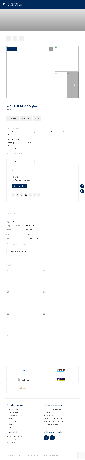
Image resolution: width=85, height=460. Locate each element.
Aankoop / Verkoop (15, 415)
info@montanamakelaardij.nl (22, 180)
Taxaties (11, 424)
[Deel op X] (17, 195)
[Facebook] (82, 186)
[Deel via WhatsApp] (30, 195)
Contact (11, 427)
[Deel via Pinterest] (21, 195)
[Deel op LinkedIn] (26, 195)
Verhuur (11, 418)
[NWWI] (61, 379)
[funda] (61, 370)
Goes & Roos (18, 455)
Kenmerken (26, 118)
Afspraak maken (19, 186)
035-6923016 (16, 177)
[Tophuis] (23, 388)
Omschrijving (12, 118)
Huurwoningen (13, 412)
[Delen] (21, 38)
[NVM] (23, 370)
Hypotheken (12, 421)
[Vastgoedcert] (23, 379)
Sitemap (55, 455)
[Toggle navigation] (81, 4)
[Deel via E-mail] (34, 195)
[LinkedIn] (82, 191)
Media (37, 118)
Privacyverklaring (47, 455)
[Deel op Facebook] (13, 195)
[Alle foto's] (15, 38)
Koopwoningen (13, 409)
